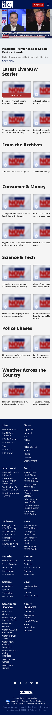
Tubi (4, 446)
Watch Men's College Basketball (8, 644)
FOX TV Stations (9, 439)
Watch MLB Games (7, 625)
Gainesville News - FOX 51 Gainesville (31, 493)
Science (7, 582)
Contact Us (29, 611)
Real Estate (29, 574)
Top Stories (29, 429)
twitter (31, 683)
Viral (27, 582)
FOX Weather (8, 442)
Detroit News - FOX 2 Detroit (9, 533)
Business (28, 564)
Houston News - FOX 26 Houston (31, 506)
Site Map (28, 630)
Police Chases (30, 446)
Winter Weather (9, 560)
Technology (7, 593)
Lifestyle (27, 457)
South (27, 468)
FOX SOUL (7, 449)
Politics (27, 440)
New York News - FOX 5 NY (10, 473)
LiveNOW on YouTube (8, 434)
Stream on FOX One (9, 605)
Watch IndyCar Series (9, 637)
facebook (20, 683)
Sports (27, 450)
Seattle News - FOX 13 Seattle (31, 547)
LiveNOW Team (31, 621)
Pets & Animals (31, 595)
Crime (26, 443)
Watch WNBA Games (8, 660)
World (26, 436)
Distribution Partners (29, 616)
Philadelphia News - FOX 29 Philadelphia (9, 481)
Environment (8, 571)
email (37, 683)
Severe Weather (9, 564)
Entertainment (30, 460)
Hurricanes (7, 567)
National (28, 433)
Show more (8, 61)
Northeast (9, 468)
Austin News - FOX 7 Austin (30, 512)
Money (28, 556)
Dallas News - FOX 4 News (30, 500)
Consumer (28, 571)
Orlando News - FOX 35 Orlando (31, 479)
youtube (15, 683)
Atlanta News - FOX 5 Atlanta (31, 473)
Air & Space (7, 586)
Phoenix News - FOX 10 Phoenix (31, 527)
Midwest (7, 521)
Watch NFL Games (7, 612)
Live (5, 425)
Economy (28, 560)
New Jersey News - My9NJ (10, 494)
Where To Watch (10, 429)
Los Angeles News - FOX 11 (31, 533)
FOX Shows (7, 453)
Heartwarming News (30, 587)
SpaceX (5, 589)
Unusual (27, 592)
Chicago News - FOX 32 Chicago (9, 527)
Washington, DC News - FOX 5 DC (10, 488)
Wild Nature (7, 596)
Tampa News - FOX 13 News (31, 485)
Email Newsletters (29, 625)
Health (27, 453)
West (27, 521)
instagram (26, 683)
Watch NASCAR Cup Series (9, 631)
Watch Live (38, 5)
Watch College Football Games (9, 619)
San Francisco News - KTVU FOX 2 (30, 540)
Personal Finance (32, 567)
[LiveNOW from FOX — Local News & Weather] (7, 4)
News (27, 425)
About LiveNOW (30, 605)
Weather (8, 556)
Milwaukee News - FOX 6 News (10, 545)
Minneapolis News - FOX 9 (8, 539)
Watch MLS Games (7, 666)
